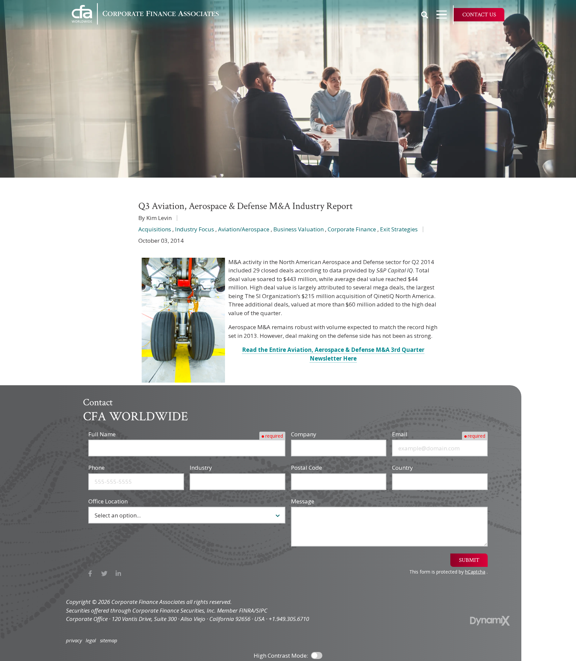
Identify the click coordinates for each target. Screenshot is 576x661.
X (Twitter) (104, 574)
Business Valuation (298, 229)
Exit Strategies (399, 229)
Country (402, 467)
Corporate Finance (352, 229)
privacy (74, 640)
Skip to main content (33, 10)
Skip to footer (24, 19)
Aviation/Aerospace (243, 229)
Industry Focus (194, 229)
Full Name (102, 434)
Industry (201, 467)
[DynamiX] (490, 620)
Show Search (424, 14)
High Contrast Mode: (33, 27)
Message (302, 501)
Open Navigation (441, 14)
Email (399, 434)
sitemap (108, 640)
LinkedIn (118, 574)
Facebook (90, 574)
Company (303, 434)
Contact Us (479, 14)
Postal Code (306, 467)
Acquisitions (154, 229)
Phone (96, 467)
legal (91, 640)
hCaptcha (475, 572)
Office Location (108, 501)
